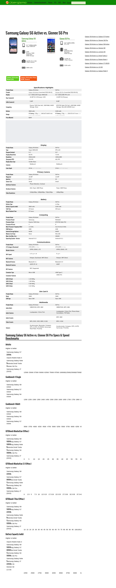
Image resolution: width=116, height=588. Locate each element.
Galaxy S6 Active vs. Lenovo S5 (95, 52)
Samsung (25, 38)
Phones (50, 2)
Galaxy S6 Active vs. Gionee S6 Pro (96, 40)
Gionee (62, 38)
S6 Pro (67, 38)
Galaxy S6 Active (29, 39)
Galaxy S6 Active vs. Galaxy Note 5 (96, 71)
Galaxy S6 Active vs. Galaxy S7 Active (97, 36)
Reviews (30, 2)
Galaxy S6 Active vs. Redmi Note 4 (96, 59)
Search (69, 3)
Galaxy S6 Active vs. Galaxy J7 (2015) (97, 63)
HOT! (59, 2)
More (64, 2)
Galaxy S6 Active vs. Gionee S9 (95, 48)
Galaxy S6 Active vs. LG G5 (94, 67)
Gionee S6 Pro (59, 92)
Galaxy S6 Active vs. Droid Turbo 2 (96, 56)
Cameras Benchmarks (40, 2)
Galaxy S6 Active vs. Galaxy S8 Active (97, 44)
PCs (55, 2)
